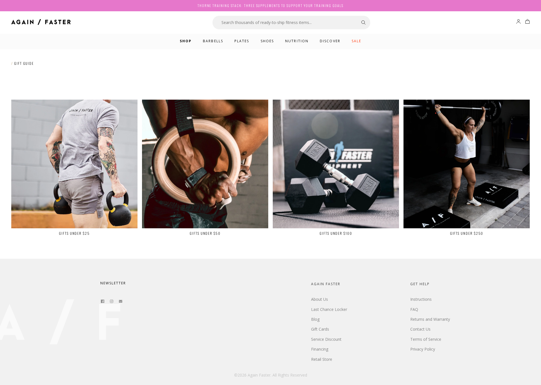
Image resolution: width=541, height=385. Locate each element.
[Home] (41, 22)
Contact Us (420, 329)
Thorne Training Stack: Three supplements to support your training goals (270, 5)
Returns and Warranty (430, 319)
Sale (356, 41)
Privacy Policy (422, 349)
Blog (315, 319)
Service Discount (326, 339)
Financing (319, 349)
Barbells (213, 41)
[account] (518, 22)
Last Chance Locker (329, 309)
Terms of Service (425, 339)
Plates (241, 41)
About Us (319, 299)
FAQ (414, 309)
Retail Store (321, 359)
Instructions (421, 299)
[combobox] (284, 22)
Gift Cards (320, 329)
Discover (330, 41)
